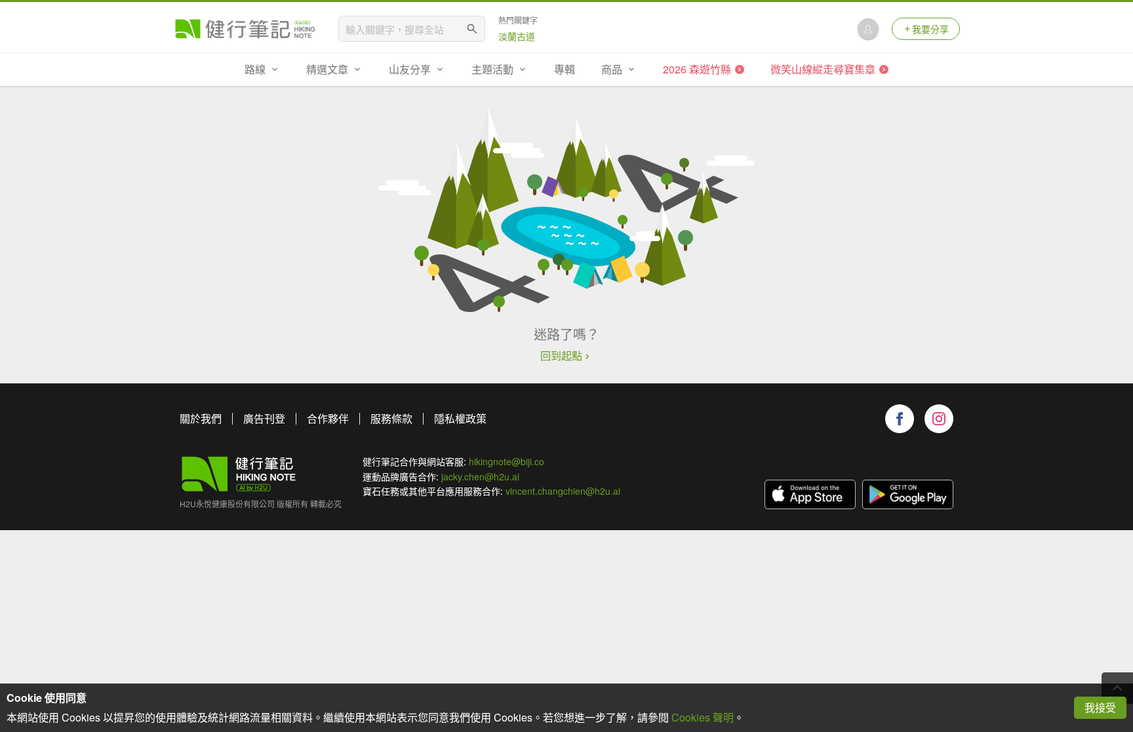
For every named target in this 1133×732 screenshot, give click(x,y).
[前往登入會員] (868, 28)
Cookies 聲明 (702, 717)
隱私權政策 (460, 418)
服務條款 (391, 418)
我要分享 (930, 28)
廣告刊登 (264, 418)
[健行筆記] (245, 29)
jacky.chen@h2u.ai (480, 476)
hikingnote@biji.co (506, 461)
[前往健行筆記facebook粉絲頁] (899, 418)
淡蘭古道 (516, 36)
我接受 (1100, 707)
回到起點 (561, 356)
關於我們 (201, 418)
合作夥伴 (328, 418)
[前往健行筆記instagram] (938, 418)
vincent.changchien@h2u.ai (563, 490)
